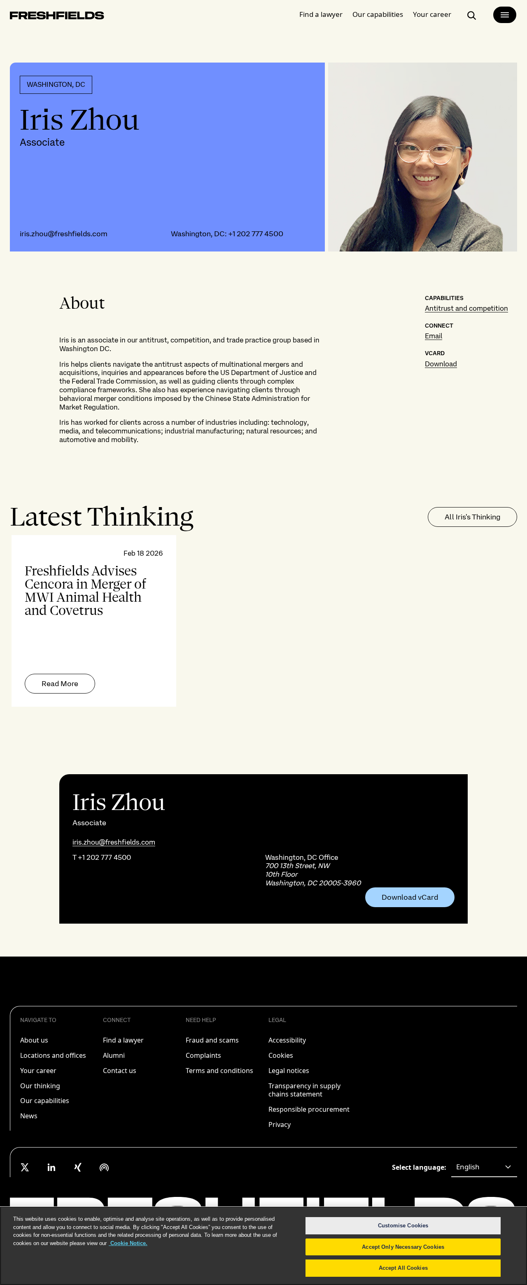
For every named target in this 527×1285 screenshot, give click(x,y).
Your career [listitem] (38, 1070)
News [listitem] (28, 1115)
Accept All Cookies (403, 1268)
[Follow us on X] (25, 1167)
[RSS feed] (104, 1167)
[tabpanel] (263, 620)
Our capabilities (377, 14)
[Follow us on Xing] (78, 1167)
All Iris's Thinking (472, 516)
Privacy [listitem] (279, 1124)
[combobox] (484, 1167)
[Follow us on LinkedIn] (51, 1167)
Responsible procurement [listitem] (309, 1109)
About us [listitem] (34, 1040)
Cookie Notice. (128, 1243)
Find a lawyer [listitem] (123, 1040)
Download (441, 364)
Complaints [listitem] (203, 1055)
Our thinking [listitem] (40, 1085)
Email (433, 336)
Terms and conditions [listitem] (219, 1070)
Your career (432, 14)
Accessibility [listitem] (287, 1040)
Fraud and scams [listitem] (212, 1040)
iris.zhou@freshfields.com (63, 233)
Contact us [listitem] (119, 1070)
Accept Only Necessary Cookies (403, 1247)
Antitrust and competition (466, 308)
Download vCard (410, 897)
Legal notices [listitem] (288, 1070)
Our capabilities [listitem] (44, 1100)
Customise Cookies (403, 1225)
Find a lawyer (321, 14)
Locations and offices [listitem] (53, 1055)
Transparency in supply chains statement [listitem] (304, 1090)
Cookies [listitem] (280, 1055)
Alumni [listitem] (114, 1055)
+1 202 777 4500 (255, 233)
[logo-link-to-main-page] (57, 17)
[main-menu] (504, 15)
